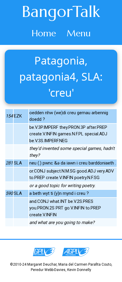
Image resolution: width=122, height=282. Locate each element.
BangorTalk (61, 11)
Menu (79, 33)
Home (44, 33)
